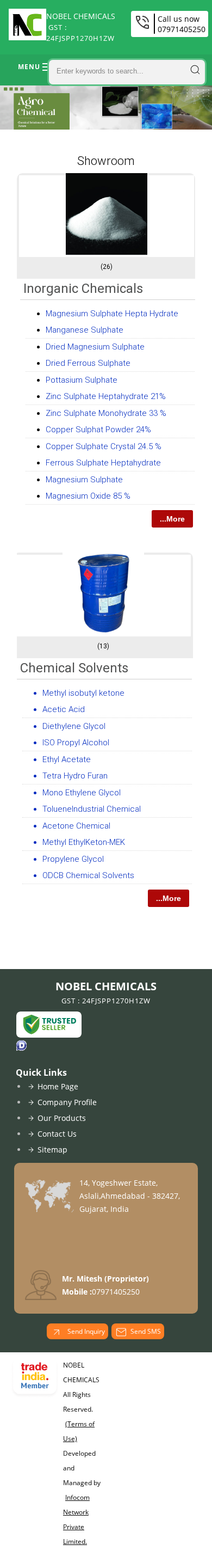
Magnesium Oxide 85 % (88, 496)
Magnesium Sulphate (84, 480)
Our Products (62, 1118)
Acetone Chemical (76, 826)
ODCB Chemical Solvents (88, 875)
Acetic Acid (63, 709)
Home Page (58, 1086)
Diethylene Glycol (73, 726)
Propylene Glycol (73, 859)
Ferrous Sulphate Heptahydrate (103, 463)
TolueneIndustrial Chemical (91, 809)
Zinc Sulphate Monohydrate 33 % (106, 413)
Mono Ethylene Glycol (81, 793)
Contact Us (57, 1134)
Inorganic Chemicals (83, 288)
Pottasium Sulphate (81, 380)
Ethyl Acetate (66, 759)
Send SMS (145, 1331)
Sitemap (52, 1149)
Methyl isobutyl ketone (83, 693)
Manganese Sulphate (84, 330)
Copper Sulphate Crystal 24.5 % (103, 446)
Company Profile (67, 1102)
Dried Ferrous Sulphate (88, 363)
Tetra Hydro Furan (75, 776)
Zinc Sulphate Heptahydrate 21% (106, 396)
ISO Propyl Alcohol (75, 742)
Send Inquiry (85, 1331)
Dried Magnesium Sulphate (95, 347)
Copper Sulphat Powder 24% (98, 429)
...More (172, 518)
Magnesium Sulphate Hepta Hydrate (112, 313)
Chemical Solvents (74, 668)
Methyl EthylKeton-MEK (83, 842)
